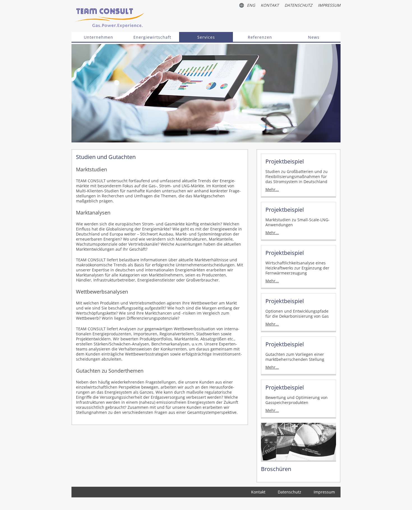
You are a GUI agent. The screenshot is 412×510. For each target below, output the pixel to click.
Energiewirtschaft (152, 37)
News (314, 37)
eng (251, 5)
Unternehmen (98, 37)
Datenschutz (298, 5)
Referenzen (260, 37)
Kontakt (270, 5)
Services (206, 37)
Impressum (329, 5)
